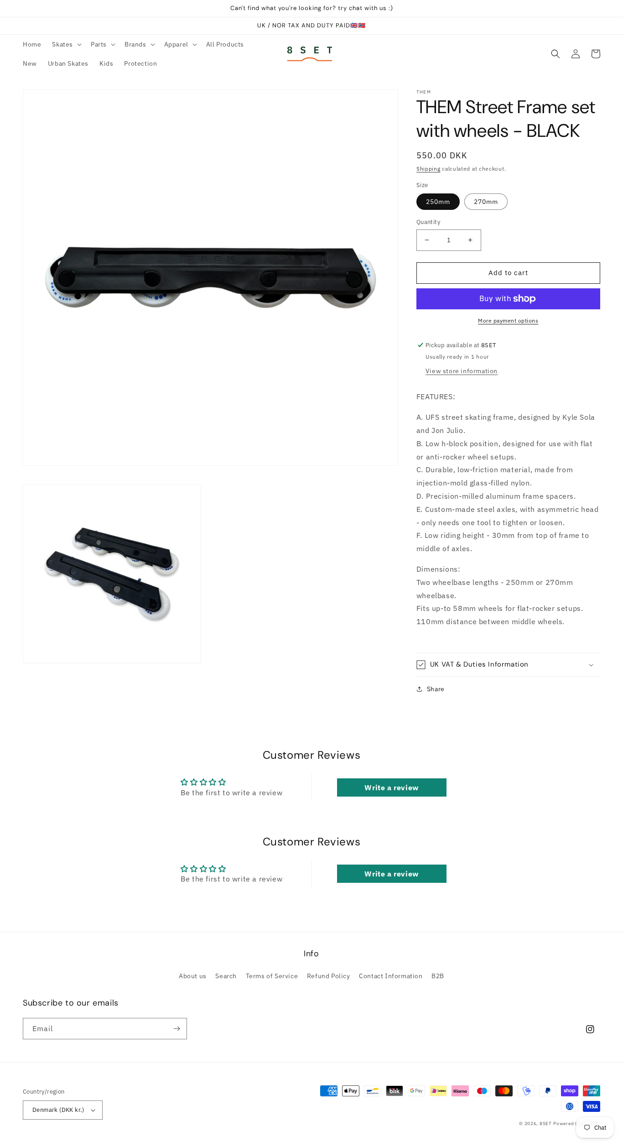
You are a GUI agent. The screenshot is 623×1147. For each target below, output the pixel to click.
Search (226, 976)
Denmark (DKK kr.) (58, 1110)
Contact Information (390, 976)
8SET (546, 1123)
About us (193, 976)
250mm (438, 202)
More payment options (508, 320)
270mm (486, 202)
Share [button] (436, 689)
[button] (66, 44)
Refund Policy (328, 976)
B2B (437, 976)
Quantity (428, 222)
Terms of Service (272, 976)
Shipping (428, 168)
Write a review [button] (391, 787)
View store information (462, 371)
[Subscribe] (176, 1028)
